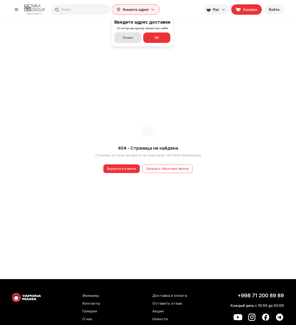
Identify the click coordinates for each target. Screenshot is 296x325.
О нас (87, 319)
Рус (216, 9)
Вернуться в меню (121, 168)
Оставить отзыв (167, 303)
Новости (160, 319)
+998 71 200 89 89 (260, 295)
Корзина (250, 9)
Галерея (89, 311)
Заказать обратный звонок (167, 168)
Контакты (91, 303)
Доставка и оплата (169, 295)
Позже (128, 37)
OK (157, 37)
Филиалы (90, 295)
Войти (274, 9)
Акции (158, 311)
